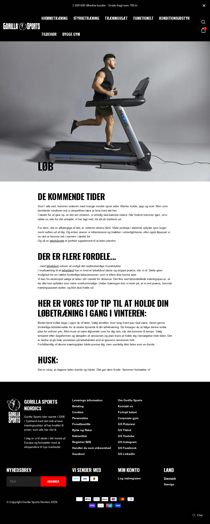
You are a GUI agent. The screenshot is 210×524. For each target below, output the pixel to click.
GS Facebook (127, 448)
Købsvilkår (79, 436)
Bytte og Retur (82, 430)
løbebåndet (57, 240)
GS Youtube (126, 436)
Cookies (77, 412)
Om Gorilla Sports (130, 400)
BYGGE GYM (71, 34)
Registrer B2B (81, 442)
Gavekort (78, 454)
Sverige (169, 484)
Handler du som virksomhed (91, 448)
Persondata (80, 418)
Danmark (170, 478)
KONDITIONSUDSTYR (174, 18)
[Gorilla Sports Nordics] (21, 26)
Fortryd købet (127, 412)
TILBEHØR (49, 34)
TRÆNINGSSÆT (116, 18)
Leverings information (87, 400)
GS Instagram (127, 442)
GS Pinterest (126, 424)
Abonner (53, 481)
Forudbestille (81, 424)
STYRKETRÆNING (86, 18)
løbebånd (53, 266)
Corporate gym (128, 418)
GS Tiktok (124, 430)
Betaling (78, 406)
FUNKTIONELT (143, 18)
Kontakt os (125, 406)
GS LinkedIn (126, 454)
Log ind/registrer (129, 478)
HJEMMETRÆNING (54, 18)
